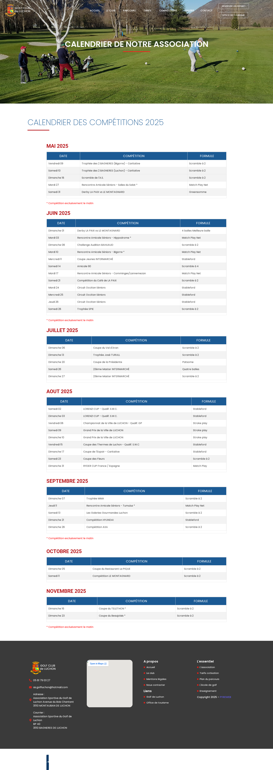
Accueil (95, 10)
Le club (110, 10)
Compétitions (168, 10)
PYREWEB (225, 697)
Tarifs (147, 10)
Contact (206, 10)
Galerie (189, 10)
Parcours (129, 10)
